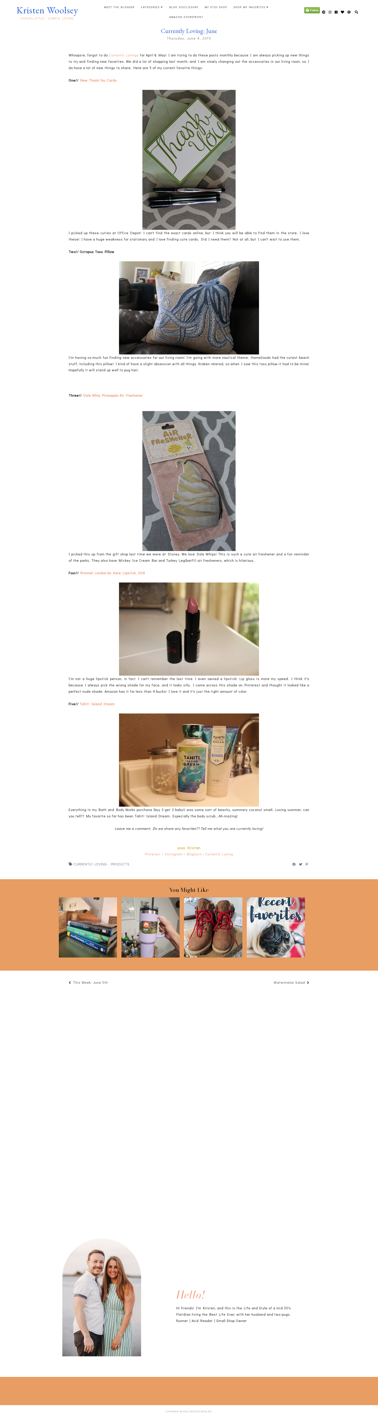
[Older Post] (271, 982)
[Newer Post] (110, 982)
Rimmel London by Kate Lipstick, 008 (112, 572)
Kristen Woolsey (47, 10)
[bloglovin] (349, 12)
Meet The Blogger (119, 7)
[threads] (342, 12)
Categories (150, 7)
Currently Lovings (124, 55)
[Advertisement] (79, 1390)
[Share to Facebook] (294, 864)
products (120, 864)
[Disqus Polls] (189, 1047)
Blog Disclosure (183, 7)
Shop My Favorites (249, 7)
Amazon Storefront (186, 17)
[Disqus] (189, 1163)
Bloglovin (194, 854)
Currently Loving (219, 854)
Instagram (174, 854)
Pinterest (153, 854)
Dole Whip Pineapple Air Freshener (113, 395)
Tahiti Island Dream (97, 703)
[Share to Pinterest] (307, 864)
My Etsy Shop (216, 7)
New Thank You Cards (98, 80)
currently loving (90, 864)
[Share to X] (300, 864)
